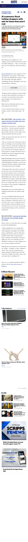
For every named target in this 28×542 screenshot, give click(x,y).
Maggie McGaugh (6, 74)
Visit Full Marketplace (21, 308)
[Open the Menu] (2, 2)
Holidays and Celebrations (6, 12)
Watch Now (24, 2)
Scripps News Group (8, 55)
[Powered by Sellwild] (24, 388)
